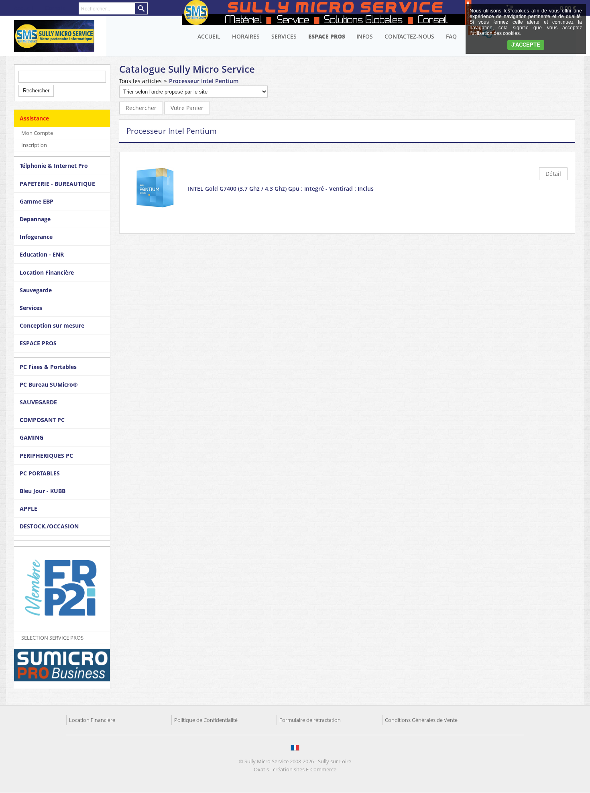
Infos (364, 36)
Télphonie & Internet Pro (54, 165)
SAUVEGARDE (38, 402)
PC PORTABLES (40, 473)
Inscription (34, 145)
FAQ (451, 36)
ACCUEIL (208, 36)
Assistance (34, 118)
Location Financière (47, 272)
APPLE (28, 508)
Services (284, 36)
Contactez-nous (409, 36)
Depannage (35, 219)
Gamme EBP (36, 201)
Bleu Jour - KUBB (42, 491)
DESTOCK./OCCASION (49, 526)
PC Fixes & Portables (48, 367)
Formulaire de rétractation (310, 720)
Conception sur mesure (52, 325)
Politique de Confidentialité (206, 720)
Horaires (246, 36)
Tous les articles (140, 81)
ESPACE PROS (38, 343)
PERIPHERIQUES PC (46, 455)
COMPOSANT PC (42, 420)
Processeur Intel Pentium (203, 81)
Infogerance (36, 237)
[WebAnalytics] (296, 788)
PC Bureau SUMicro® (49, 384)
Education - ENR (42, 254)
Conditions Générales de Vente (421, 720)
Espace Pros (326, 36)
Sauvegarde (36, 290)
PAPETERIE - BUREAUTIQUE (57, 184)
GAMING (31, 437)
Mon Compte (37, 133)
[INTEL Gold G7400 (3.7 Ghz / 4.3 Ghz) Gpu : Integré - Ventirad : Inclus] (155, 213)
